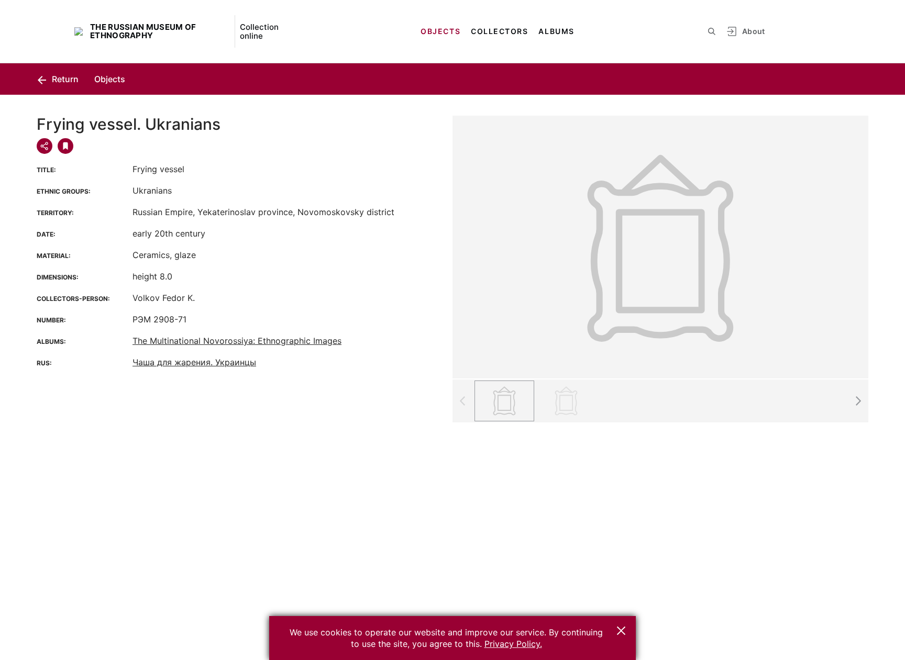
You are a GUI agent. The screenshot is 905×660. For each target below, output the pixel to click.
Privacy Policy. (513, 644)
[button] (857, 400)
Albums (556, 31)
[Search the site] (712, 31)
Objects (440, 31)
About (753, 31)
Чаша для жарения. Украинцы (194, 362)
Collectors (499, 31)
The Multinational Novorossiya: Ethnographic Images (237, 340)
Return (64, 79)
